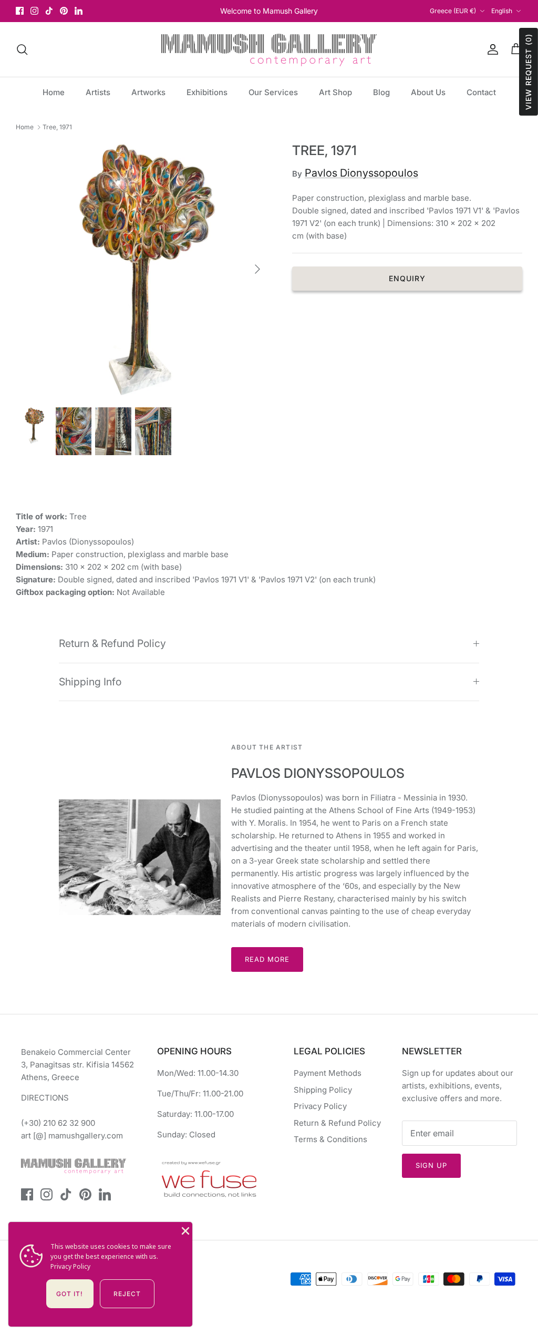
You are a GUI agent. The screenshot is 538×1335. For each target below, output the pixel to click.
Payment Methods (327, 1073)
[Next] (257, 269)
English (501, 11)
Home (54, 92)
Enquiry (407, 278)
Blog (381, 92)
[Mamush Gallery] (269, 49)
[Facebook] (20, 11)
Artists (98, 92)
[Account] (490, 49)
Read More (267, 959)
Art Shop (335, 92)
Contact (481, 92)
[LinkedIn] (78, 11)
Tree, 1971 (57, 127)
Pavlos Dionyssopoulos (361, 173)
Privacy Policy (320, 1106)
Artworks (148, 92)
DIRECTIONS (45, 1098)
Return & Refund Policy (112, 643)
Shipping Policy (323, 1090)
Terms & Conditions (330, 1139)
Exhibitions (207, 92)
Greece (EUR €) (453, 11)
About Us (428, 92)
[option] (142, 269)
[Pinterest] (64, 11)
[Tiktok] (49, 11)
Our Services (273, 92)
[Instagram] (34, 11)
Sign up (431, 1165)
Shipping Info (90, 681)
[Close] (184, 1230)
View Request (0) (528, 72)
